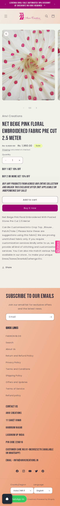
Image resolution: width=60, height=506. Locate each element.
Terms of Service (15, 388)
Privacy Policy (13, 362)
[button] (6, 16)
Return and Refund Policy (19, 355)
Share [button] (9, 267)
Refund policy (13, 395)
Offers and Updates (17, 382)
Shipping (6, 150)
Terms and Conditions (18, 369)
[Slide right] (36, 108)
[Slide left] (23, 108)
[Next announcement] (54, 4)
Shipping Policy (14, 375)
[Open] (7, 499)
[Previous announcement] (5, 4)
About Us (11, 349)
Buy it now (30, 208)
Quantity (6, 154)
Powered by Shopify (46, 499)
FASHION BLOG (13, 336)
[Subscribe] (51, 317)
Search (10, 342)
